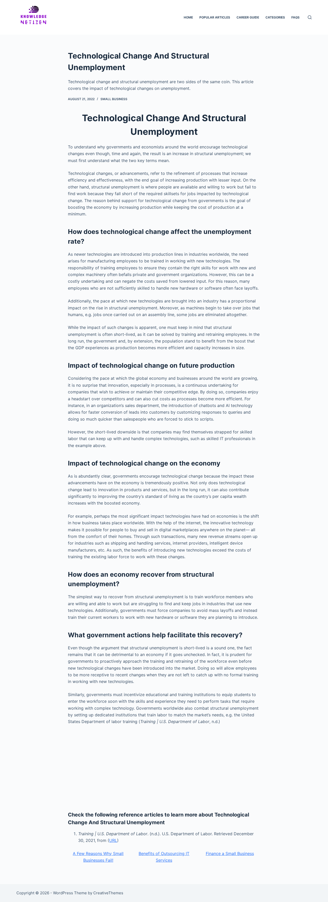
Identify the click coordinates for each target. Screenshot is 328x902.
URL (113, 840)
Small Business (113, 99)
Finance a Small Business (230, 853)
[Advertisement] (164, 767)
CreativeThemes (108, 892)
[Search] (310, 17)
